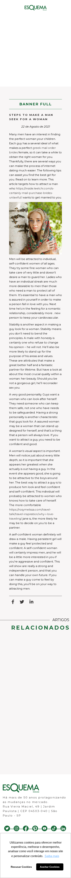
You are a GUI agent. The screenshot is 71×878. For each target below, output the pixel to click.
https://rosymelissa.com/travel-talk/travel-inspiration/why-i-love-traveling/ (31, 514)
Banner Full (35, 104)
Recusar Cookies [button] (21, 866)
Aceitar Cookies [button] (50, 866)
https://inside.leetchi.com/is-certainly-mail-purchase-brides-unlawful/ (31, 193)
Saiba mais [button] (52, 856)
